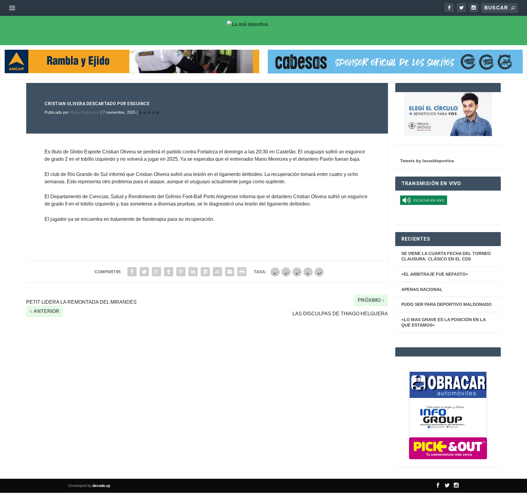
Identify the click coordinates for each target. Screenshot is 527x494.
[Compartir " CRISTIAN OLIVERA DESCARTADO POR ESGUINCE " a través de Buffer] (205, 272)
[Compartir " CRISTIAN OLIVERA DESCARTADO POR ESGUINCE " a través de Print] (242, 272)
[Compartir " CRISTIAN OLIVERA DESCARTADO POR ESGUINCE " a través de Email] (230, 272)
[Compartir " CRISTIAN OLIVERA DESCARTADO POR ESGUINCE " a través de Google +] (156, 272)
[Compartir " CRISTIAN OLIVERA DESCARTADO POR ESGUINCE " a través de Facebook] (132, 272)
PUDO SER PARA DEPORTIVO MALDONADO (446, 304)
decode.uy (101, 486)
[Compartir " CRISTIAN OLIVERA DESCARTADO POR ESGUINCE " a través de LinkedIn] (193, 272)
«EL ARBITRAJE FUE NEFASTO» (434, 274)
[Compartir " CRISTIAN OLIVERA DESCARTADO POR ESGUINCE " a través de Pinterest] (181, 272)
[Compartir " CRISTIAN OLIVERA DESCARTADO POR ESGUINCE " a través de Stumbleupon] (217, 272)
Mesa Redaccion (84, 112)
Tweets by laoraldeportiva (427, 160)
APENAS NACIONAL (422, 289)
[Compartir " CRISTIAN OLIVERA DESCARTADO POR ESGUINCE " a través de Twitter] (144, 272)
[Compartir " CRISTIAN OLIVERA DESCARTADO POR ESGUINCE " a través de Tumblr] (169, 272)
